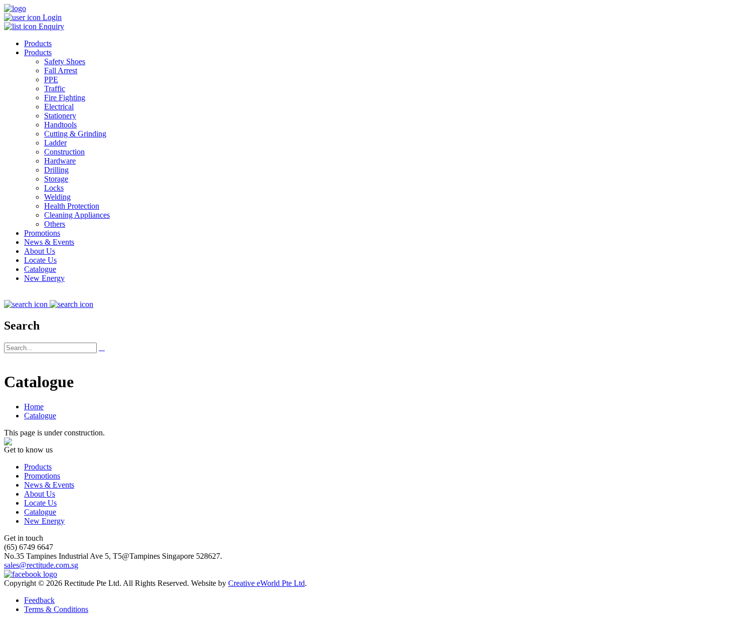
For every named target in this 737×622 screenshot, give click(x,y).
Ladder (55, 142)
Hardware (60, 161)
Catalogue (40, 269)
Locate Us (40, 260)
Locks (54, 188)
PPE (51, 79)
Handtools (60, 124)
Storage (56, 179)
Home (34, 406)
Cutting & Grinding (75, 133)
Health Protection (71, 206)
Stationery (60, 115)
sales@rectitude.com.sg (41, 565)
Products (38, 43)
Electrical (59, 106)
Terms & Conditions (56, 609)
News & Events (49, 242)
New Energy (44, 278)
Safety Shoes (64, 61)
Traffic (54, 88)
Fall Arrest (60, 70)
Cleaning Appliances (77, 215)
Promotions (42, 233)
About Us (39, 251)
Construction (64, 151)
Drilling (56, 170)
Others (54, 224)
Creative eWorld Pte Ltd (266, 583)
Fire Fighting (64, 97)
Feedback (39, 600)
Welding (57, 197)
